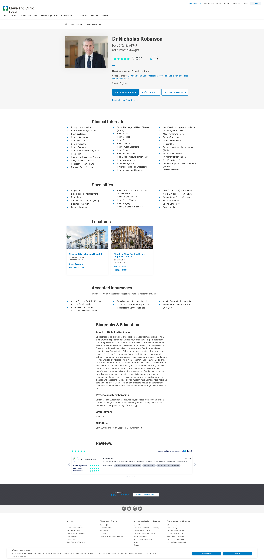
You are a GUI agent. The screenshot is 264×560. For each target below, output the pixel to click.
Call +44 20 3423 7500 (175, 92)
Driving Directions (76, 264)
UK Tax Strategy (173, 525)
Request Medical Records (76, 533)
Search (256, 3)
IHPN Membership (140, 536)
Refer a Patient (150, 92)
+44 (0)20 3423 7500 (77, 268)
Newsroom (104, 531)
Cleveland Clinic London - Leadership (146, 528)
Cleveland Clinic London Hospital (143, 75)
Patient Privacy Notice (175, 533)
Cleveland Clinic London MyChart (112, 536)
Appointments (209, 3)
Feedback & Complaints (175, 536)
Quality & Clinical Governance (144, 533)
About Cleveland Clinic (142, 531)
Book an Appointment (74, 525)
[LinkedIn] (140, 509)
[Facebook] (124, 509)
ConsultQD (104, 525)
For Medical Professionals (88, 15)
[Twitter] (129, 509)
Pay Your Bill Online (73, 531)
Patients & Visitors (68, 15)
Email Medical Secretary (123, 100)
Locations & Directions (28, 15)
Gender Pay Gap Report (175, 539)
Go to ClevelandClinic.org (76, 542)
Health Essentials (106, 528)
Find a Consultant (9, 15)
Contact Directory (73, 539)
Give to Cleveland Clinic (75, 528)
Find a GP (105, 15)
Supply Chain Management (143, 539)
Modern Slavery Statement (176, 542)
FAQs (136, 542)
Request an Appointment (146, 494)
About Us (137, 525)
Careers (245, 3)
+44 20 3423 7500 (195, 3)
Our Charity (227, 3)
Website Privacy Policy (175, 531)
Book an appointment (125, 92)
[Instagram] (135, 509)
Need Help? (237, 3)
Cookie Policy (172, 528)
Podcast (103, 533)
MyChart (219, 3)
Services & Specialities (49, 15)
